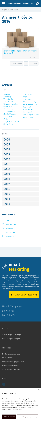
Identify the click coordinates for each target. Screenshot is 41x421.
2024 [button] (7, 149)
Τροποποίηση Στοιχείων (11, 369)
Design (5, 119)
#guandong (10, 236)
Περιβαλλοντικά (9, 114)
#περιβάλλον (11, 224)
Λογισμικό (27, 107)
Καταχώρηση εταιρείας (10, 365)
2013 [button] (7, 204)
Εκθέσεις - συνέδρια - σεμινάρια (11, 105)
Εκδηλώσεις (8, 109)
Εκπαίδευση (8, 101)
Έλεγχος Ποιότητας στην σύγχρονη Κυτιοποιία (20, 52)
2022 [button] (7, 159)
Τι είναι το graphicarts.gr (11, 335)
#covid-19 (9, 228)
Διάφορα (6, 94)
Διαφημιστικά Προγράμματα (13, 362)
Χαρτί (25, 97)
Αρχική (4, 10)
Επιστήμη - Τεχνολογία (8, 98)
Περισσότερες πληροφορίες (27, 417)
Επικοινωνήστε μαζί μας (11, 339)
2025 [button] (7, 144)
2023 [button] (7, 154)
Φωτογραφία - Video (30, 114)
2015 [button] (7, 194)
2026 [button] (7, 139)
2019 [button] (7, 174)
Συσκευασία (27, 94)
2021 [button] (7, 164)
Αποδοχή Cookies (9, 417)
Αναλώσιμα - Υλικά (30, 104)
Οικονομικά (27, 112)
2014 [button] (7, 199)
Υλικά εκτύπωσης (30, 102)
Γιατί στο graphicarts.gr (11, 354)
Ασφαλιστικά (28, 109)
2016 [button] (7, 189)
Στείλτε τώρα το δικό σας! (24, 294)
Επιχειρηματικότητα (11, 121)
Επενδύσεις (8, 116)
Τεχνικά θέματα (9, 111)
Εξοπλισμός (27, 99)
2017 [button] (7, 184)
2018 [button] (7, 179)
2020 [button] (7, 169)
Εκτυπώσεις (8, 124)
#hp (7, 220)
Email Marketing (8, 358)
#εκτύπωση (10, 232)
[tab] (20, 139)
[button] (3, 3)
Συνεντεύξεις (28, 117)
